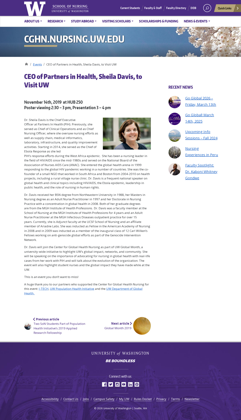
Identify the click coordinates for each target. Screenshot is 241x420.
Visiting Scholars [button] (116, 21)
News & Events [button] (195, 21)
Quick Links (224, 8)
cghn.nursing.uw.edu (26, 63)
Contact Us (70, 399)
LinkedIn (130, 384)
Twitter (110, 384)
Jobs (86, 399)
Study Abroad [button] (82, 21)
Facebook (104, 384)
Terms (175, 399)
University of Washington (35, 8)
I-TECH (44, 289)
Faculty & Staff (153, 8)
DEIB (193, 8)
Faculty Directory (176, 8)
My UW (124, 399)
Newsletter (192, 399)
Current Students (130, 8)
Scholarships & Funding (158, 21)
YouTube (123, 384)
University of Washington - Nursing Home (70, 9)
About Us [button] (31, 21)
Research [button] (55, 21)
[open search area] (207, 8)
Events (37, 64)
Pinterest (136, 384)
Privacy (161, 399)
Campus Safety (104, 399)
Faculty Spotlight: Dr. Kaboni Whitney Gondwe (201, 171)
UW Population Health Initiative (72, 289)
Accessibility (50, 399)
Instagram (117, 384)
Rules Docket (143, 399)
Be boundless (120, 361)
